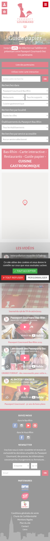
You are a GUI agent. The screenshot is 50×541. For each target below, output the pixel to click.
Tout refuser (14, 278)
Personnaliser (37, 278)
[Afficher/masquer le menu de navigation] (45, 4)
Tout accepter (26, 271)
